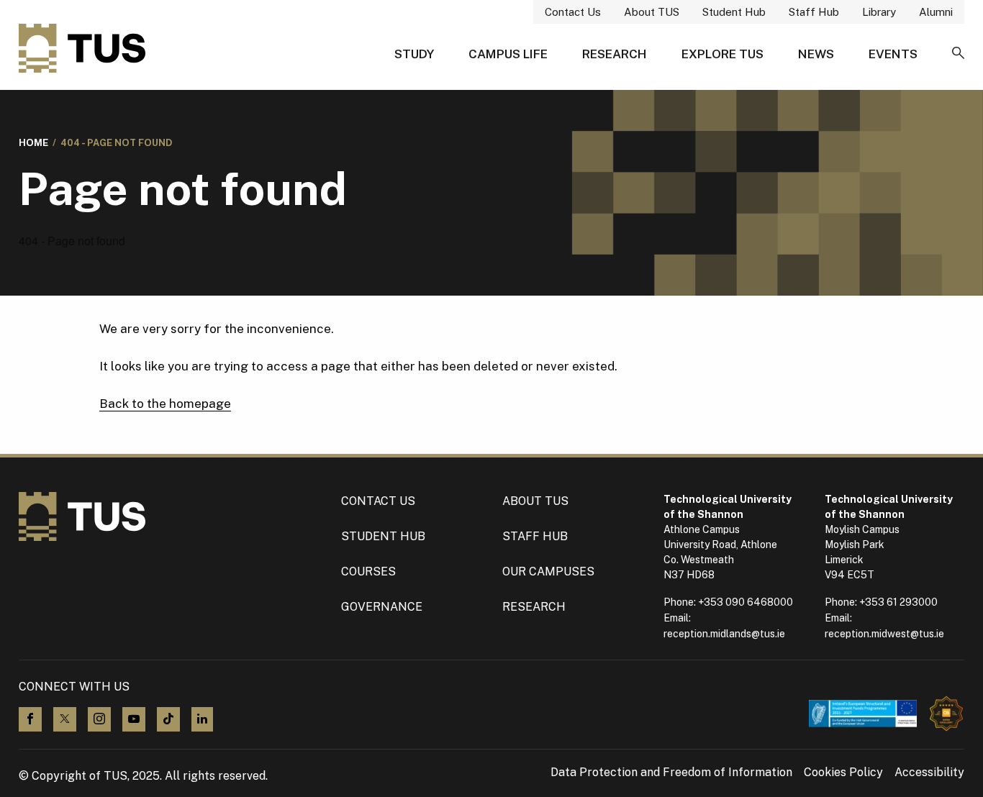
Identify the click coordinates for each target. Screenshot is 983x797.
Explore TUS (722, 54)
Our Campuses (548, 571)
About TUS (651, 12)
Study (414, 54)
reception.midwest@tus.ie (884, 633)
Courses (368, 571)
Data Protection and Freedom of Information (671, 772)
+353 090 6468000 (745, 602)
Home (33, 142)
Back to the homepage (165, 403)
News (816, 54)
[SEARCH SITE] (958, 54)
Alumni (936, 12)
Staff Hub (814, 12)
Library (879, 12)
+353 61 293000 (898, 602)
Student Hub (734, 12)
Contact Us (573, 12)
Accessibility (929, 772)
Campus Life (508, 54)
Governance (381, 607)
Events (893, 54)
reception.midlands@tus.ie (724, 633)
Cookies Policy (843, 772)
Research (614, 54)
